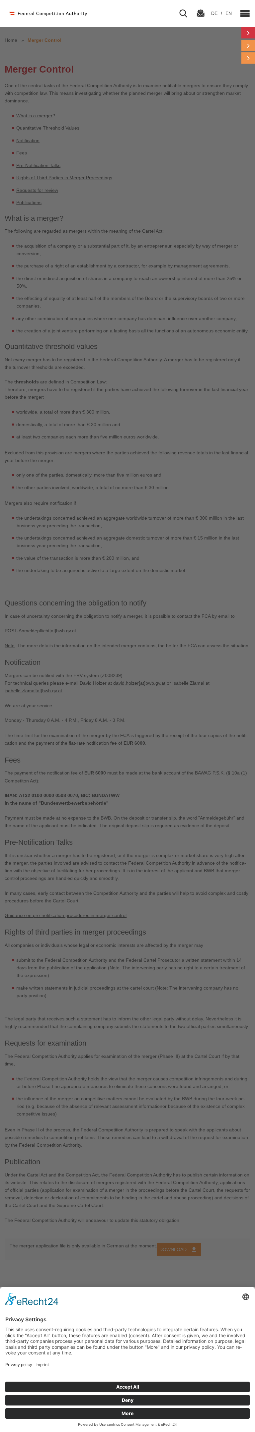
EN (228, 13)
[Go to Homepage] (48, 13)
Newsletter (201, 19)
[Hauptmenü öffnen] (242, 13)
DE (215, 13)
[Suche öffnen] (186, 14)
